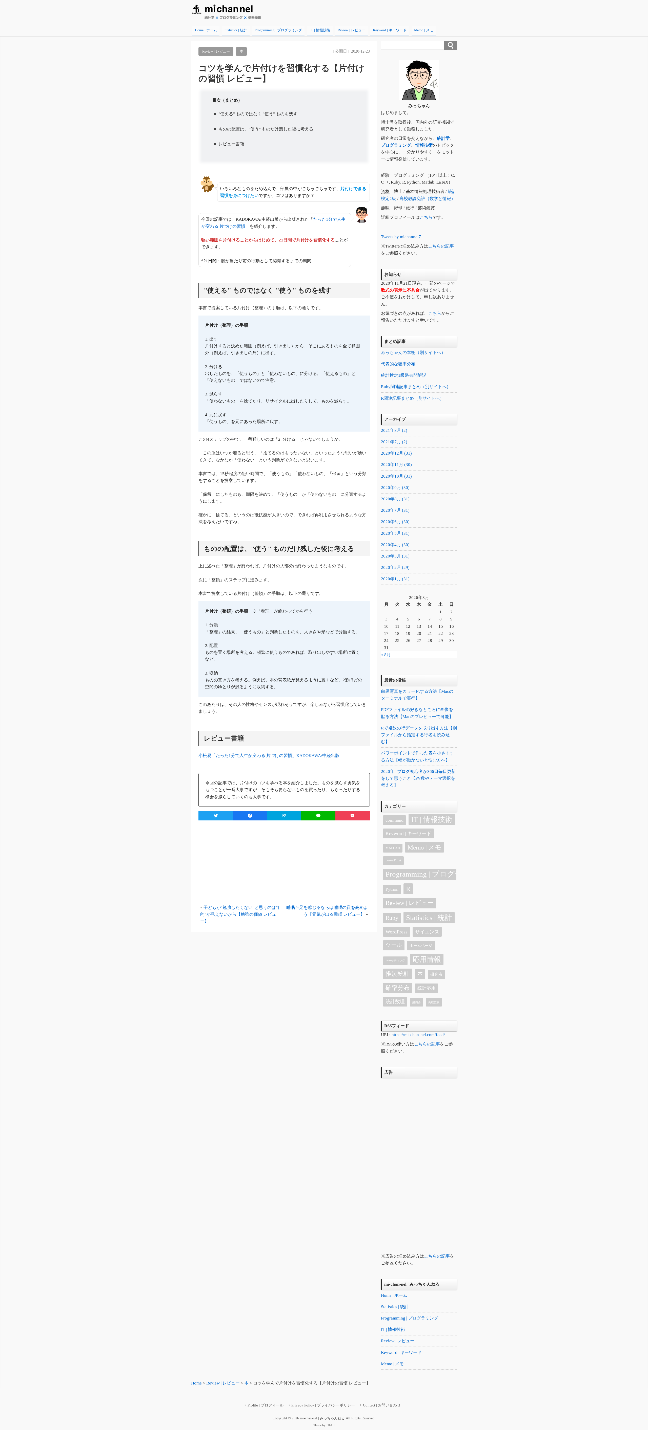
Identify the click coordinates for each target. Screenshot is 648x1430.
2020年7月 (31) (395, 510)
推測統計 (398, 973)
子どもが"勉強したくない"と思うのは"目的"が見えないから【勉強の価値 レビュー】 (241, 914)
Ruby (392, 917)
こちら (426, 217)
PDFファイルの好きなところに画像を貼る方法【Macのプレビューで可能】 (417, 713)
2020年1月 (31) (395, 578)
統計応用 (426, 988)
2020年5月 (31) (395, 533)
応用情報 (427, 959)
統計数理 (395, 1001)
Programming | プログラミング (278, 30)
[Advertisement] (284, 863)
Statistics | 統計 (236, 30)
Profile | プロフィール (266, 1405)
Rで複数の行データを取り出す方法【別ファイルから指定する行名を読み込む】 (419, 735)
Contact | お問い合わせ (382, 1405)
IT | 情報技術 (320, 30)
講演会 (416, 1002)
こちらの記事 (441, 246)
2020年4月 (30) (395, 544)
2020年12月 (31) (396, 453)
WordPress (397, 931)
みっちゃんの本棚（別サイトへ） (413, 352)
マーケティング (395, 960)
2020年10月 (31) (396, 476)
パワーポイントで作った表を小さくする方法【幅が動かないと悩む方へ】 (417, 756)
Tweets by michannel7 (401, 236)
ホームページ (421, 946)
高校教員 (433, 1002)
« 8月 (386, 654)
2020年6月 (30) (395, 521)
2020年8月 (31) (395, 499)
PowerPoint (393, 860)
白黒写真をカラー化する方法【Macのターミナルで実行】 (417, 695)
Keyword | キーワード (390, 30)
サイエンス (427, 931)
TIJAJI (330, 1425)
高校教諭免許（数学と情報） (427, 198)
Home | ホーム (206, 30)
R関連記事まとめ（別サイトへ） (412, 398)
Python (392, 889)
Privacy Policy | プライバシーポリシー (323, 1405)
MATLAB (393, 848)
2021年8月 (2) (394, 430)
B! (284, 815)
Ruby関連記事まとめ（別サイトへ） (416, 386)
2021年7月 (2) (394, 441)
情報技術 (424, 145)
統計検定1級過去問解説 (403, 375)
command (394, 820)
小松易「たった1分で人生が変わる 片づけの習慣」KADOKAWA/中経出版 (268, 755)
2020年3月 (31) (395, 556)
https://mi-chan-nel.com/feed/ (418, 1034)
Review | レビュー (351, 30)
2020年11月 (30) (396, 464)
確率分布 (398, 988)
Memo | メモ (423, 30)
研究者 (436, 974)
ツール (394, 945)
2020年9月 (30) (395, 487)
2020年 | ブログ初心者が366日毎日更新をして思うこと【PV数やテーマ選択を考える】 (418, 778)
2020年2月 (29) (395, 567)
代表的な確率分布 (398, 364)
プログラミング (396, 145)
